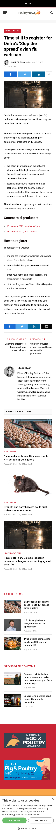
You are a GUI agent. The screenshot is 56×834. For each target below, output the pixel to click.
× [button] (52, 799)
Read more (36, 814)
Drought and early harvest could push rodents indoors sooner (25, 509)
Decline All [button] (41, 820)
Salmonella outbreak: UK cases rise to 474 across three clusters (26, 458)
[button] (28, 828)
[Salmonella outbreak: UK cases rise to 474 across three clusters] (28, 433)
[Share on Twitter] (24, 74)
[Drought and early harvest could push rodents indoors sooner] (28, 484)
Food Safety (10, 451)
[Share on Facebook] (10, 74)
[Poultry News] (29, 12)
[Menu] (5, 12)
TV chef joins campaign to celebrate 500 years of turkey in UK (37, 642)
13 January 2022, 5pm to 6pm (22, 231)
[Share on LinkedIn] (38, 74)
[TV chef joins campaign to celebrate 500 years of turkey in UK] (12, 643)
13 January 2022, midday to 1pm (23, 226)
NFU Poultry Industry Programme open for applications (35, 623)
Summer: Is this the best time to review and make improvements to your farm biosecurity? (38, 679)
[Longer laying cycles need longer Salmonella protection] (12, 700)
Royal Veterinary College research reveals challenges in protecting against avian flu (27, 561)
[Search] (51, 12)
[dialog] (28, 815)
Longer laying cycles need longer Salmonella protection (37, 699)
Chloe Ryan (19, 62)
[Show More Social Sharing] (49, 74)
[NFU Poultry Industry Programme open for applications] (12, 625)
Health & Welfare (12, 31)
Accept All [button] (14, 820)
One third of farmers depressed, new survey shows (15, 347)
